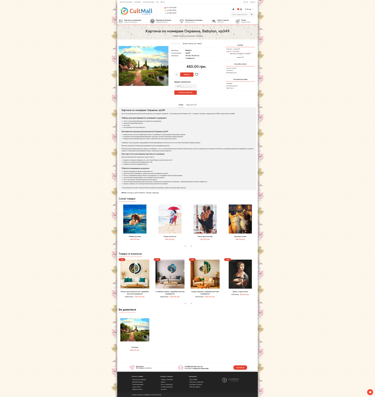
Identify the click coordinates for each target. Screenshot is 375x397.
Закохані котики (240, 237)
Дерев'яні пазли (137, 389)
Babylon (188, 50)
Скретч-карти (136, 387)
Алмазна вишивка (137, 384)
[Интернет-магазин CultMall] (137, 11)
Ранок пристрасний (205, 237)
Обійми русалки (135, 237)
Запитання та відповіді (196, 382)
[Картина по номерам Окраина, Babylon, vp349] (143, 66)
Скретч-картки (223, 21)
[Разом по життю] (169, 219)
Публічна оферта (194, 387)
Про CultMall (193, 379)
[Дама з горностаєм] (240, 274)
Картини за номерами (126, 2)
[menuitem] (134, 21)
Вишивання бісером (163, 21)
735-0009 (171, 8)
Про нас (245, 2)
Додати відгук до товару (192, 44)
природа (155, 193)
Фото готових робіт (167, 384)
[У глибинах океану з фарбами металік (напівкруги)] (169, 274)
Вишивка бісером (137, 382)
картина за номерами (236, 54)
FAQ (157, 2)
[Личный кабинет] (233, 9)
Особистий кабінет (167, 387)
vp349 (136, 193)
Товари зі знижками (167, 379)
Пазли (245, 21)
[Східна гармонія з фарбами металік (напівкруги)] (205, 274)
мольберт (248, 54)
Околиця (130, 193)
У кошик (136, 243)
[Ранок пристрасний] (205, 219)
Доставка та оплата (195, 384)
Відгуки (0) (191, 105)
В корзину (136, 354)
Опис (181, 105)
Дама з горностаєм (240, 292)
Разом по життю (170, 237)
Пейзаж (148, 193)
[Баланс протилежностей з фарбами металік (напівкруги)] (134, 274)
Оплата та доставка (148, 2)
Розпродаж (137, 2)
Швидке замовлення (182, 82)
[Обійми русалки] (134, 219)
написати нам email (200, 369)
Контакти (252, 2)
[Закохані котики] (240, 219)
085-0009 (171, 13)
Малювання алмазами (193, 21)
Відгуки (162, 2)
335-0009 (171, 10)
